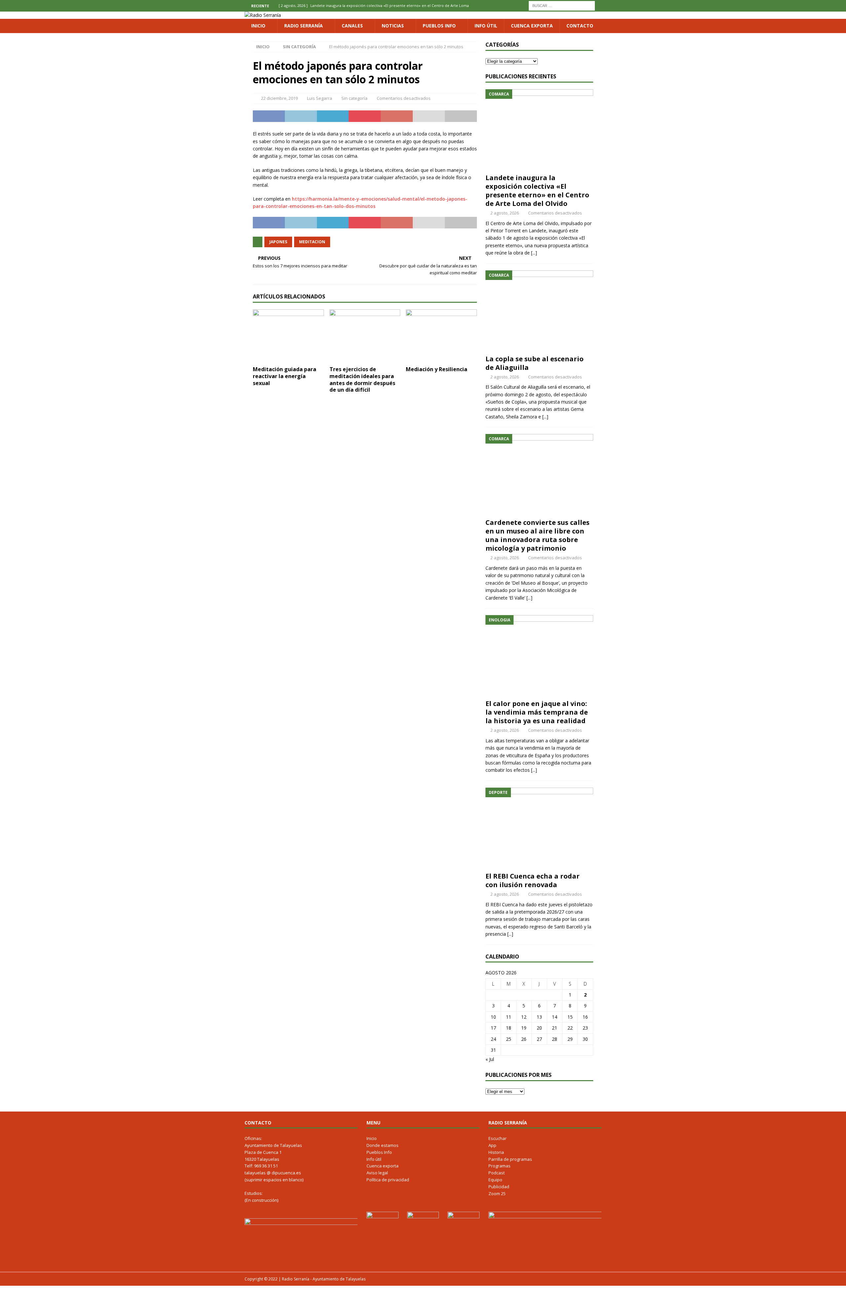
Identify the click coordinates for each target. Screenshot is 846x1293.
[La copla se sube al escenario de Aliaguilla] (539, 310)
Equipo (495, 1180)
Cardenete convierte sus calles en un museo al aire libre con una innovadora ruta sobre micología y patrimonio (537, 535)
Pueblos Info (439, 25)
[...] (534, 253)
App (492, 1145)
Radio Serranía (303, 25)
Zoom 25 (497, 1193)
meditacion (312, 242)
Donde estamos (382, 1145)
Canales (352, 25)
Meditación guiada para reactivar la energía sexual (284, 376)
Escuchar (497, 1138)
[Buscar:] (562, 5)
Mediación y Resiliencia (436, 369)
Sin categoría (354, 98)
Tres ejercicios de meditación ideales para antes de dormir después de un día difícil (362, 379)
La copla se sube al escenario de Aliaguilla (534, 363)
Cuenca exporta (532, 25)
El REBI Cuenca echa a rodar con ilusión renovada (532, 880)
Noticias (393, 25)
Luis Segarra (319, 98)
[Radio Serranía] (263, 15)
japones (278, 242)
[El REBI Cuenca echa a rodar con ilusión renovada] (539, 828)
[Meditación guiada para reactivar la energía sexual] (288, 336)
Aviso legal (377, 1173)
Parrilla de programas (510, 1159)
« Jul (489, 1059)
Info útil (486, 25)
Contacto (579, 25)
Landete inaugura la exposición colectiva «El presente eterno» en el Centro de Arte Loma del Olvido (537, 190)
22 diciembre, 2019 (279, 98)
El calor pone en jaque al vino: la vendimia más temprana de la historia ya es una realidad (536, 712)
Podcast (496, 1173)
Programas (499, 1166)
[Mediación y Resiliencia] (441, 336)
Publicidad (498, 1187)
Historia (496, 1152)
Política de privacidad (387, 1180)
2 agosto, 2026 (504, 213)
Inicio (258, 25)
